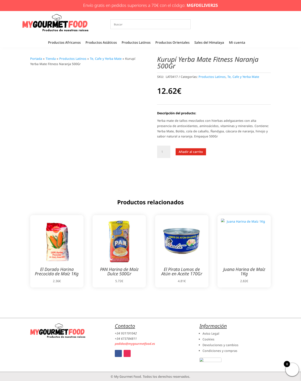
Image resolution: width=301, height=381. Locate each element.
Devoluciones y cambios (220, 345)
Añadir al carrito (191, 152)
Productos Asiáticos (101, 43)
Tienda (51, 58)
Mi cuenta (237, 43)
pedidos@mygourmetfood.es (135, 344)
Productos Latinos (136, 43)
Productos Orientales (172, 43)
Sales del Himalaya (209, 43)
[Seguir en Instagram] (127, 353)
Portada (36, 58)
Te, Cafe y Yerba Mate (106, 58)
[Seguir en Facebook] (118, 353)
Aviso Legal (211, 333)
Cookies (208, 339)
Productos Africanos (64, 43)
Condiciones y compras (220, 351)
